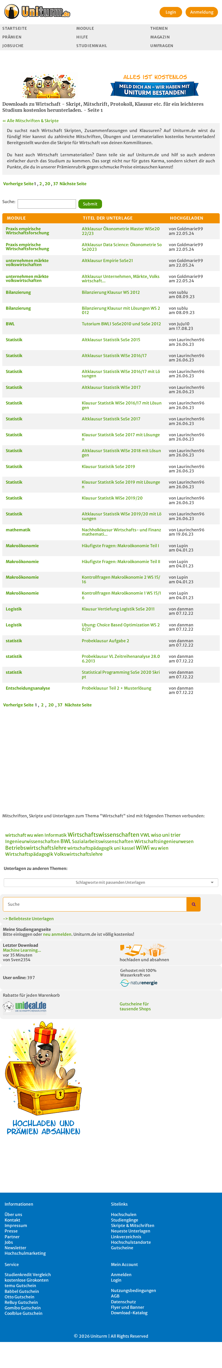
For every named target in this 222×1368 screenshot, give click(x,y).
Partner (12, 1236)
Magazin (160, 37)
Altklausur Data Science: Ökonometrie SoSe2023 (122, 247)
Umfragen (161, 45)
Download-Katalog (129, 1312)
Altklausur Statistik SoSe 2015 (111, 339)
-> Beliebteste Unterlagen (28, 918)
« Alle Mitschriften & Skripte (30, 120)
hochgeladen (187, 218)
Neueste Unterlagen (130, 1231)
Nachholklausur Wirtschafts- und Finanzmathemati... (121, 532)
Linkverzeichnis (126, 1236)
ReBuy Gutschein (21, 1302)
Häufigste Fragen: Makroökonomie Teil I (120, 545)
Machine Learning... (22, 950)
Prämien (11, 37)
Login (171, 12)
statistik (14, 640)
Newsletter (15, 1247)
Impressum (16, 1225)
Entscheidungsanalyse (28, 688)
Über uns (13, 1214)
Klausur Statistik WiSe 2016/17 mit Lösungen (122, 405)
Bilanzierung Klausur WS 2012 (111, 292)
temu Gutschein (20, 1285)
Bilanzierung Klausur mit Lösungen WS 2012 (121, 310)
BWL (10, 323)
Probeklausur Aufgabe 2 (105, 640)
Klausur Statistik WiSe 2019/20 (112, 498)
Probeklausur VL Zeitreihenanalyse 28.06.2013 (121, 658)
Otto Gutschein (19, 1297)
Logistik (14, 609)
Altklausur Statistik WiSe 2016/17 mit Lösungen (121, 373)
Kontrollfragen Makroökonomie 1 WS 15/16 (121, 595)
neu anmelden (57, 934)
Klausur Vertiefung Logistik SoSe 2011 (118, 609)
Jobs (9, 1242)
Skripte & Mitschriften (132, 1225)
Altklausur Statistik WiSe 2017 (111, 387)
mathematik (18, 529)
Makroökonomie (22, 545)
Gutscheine (122, 1247)
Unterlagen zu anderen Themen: (35, 868)
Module (85, 28)
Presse (11, 1231)
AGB (115, 1296)
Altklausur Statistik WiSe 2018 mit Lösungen (121, 453)
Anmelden (121, 1274)
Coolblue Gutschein (23, 1313)
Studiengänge (124, 1220)
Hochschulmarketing (25, 1253)
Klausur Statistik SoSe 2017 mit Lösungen (121, 437)
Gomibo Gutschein (23, 1308)
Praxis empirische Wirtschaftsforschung (27, 230)
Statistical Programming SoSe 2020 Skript (121, 674)
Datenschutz (123, 1301)
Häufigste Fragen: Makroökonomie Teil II (121, 561)
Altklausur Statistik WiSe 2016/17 (114, 355)
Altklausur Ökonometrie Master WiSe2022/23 (121, 231)
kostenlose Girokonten (27, 1280)
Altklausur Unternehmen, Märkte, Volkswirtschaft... (121, 278)
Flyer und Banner (127, 1307)
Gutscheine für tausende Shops (135, 1006)
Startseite (14, 28)
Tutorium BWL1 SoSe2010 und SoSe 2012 (121, 323)
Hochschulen (123, 1214)
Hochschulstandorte (131, 1242)
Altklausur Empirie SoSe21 (107, 260)
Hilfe (82, 37)
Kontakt (12, 1220)
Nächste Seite (73, 183)
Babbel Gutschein (22, 1291)
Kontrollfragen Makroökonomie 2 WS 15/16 (121, 579)
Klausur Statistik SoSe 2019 (108, 466)
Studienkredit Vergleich (28, 1274)
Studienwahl (91, 45)
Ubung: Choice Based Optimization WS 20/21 (121, 627)
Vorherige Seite (18, 183)
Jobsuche (13, 45)
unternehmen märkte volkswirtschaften (27, 262)
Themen (159, 28)
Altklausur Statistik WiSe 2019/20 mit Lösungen (121, 516)
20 (47, 183)
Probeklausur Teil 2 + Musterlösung (116, 688)
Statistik (14, 339)
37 (55, 183)
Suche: (8, 201)
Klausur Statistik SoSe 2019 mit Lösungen (121, 484)
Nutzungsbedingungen (133, 1290)
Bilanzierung (18, 292)
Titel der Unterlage (108, 218)
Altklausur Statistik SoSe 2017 (111, 419)
